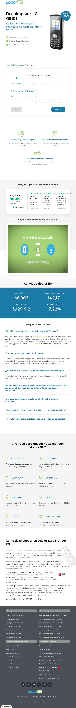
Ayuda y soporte (44, 649)
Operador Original (12, 653)
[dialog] (6, 706)
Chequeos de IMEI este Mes (54, 293)
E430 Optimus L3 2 (13, 667)
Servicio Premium (34, 344)
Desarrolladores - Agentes (49, 667)
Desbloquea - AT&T (13, 656)
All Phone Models (18, 65)
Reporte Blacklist (11, 649)
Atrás (17, 109)
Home (8, 65)
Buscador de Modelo (13, 646)
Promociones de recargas (14, 615)
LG (27, 65)
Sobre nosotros (44, 674)
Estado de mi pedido (46, 646)
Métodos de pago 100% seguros (50, 660)
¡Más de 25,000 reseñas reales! (49, 678)
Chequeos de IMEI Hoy (21, 293)
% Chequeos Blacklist (55, 304)
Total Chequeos (21, 304)
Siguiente (57, 109)
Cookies (45, 702)
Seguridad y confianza (46, 656)
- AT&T (9, 660)
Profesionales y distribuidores (49, 664)
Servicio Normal (42, 337)
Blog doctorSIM (44, 671)
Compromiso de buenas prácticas (50, 653)
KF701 (9, 664)
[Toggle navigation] (67, 2)
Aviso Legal (37, 702)
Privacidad (28, 702)
